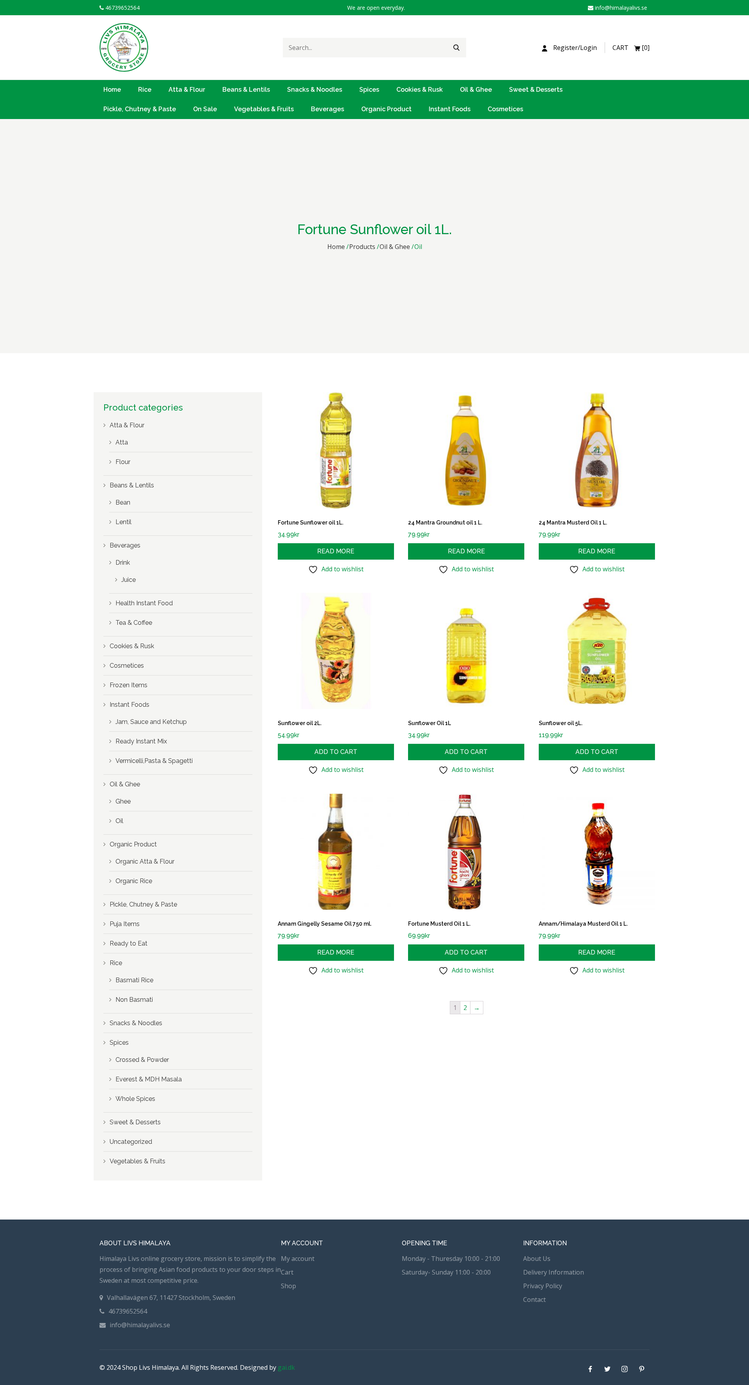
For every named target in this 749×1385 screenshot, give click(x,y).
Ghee (123, 801)
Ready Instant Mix (141, 741)
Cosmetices (505, 109)
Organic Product (386, 109)
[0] (631, 47)
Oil (119, 821)
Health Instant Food (144, 603)
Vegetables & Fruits (264, 109)
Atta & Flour (187, 89)
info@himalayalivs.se (620, 7)
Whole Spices (135, 1098)
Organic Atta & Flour (144, 861)
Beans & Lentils (246, 89)
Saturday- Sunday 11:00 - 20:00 (446, 1272)
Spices (369, 89)
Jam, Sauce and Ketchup (151, 721)
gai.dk (286, 1367)
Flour (122, 462)
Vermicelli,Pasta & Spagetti (154, 761)
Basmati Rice (134, 980)
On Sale (205, 109)
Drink (122, 562)
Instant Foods (449, 109)
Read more (335, 551)
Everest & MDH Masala (148, 1079)
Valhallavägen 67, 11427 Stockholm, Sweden (171, 1297)
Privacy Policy (542, 1286)
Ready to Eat (128, 943)
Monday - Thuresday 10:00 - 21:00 (451, 1258)
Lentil (123, 522)
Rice (144, 89)
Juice (128, 579)
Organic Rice (133, 881)
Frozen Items (128, 685)
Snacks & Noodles (314, 89)
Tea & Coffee (133, 622)
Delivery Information (553, 1272)
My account (297, 1258)
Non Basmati (134, 999)
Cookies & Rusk (419, 89)
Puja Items (125, 924)
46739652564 (122, 7)
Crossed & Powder (142, 1059)
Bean (122, 502)
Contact (534, 1299)
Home (112, 89)
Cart (287, 1272)
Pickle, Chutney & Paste (139, 109)
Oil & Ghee (476, 89)
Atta (121, 442)
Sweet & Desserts (536, 89)
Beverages (327, 109)
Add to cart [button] (335, 752)
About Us (536, 1258)
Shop (288, 1286)
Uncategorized (131, 1141)
